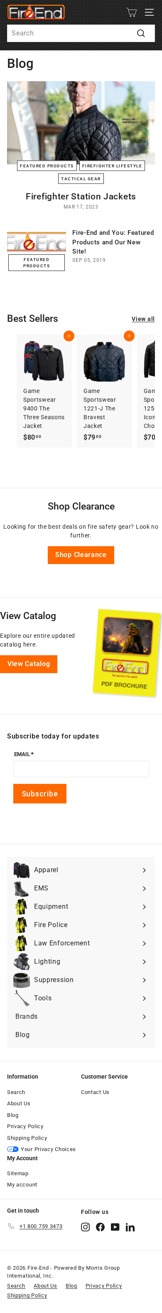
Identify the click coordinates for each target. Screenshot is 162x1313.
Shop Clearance (81, 555)
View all (143, 319)
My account (22, 1184)
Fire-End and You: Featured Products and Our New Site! (113, 242)
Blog (13, 1115)
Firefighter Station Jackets (81, 196)
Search (16, 1092)
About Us (19, 1103)
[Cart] (131, 12)
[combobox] (81, 33)
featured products (47, 165)
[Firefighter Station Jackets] (81, 122)
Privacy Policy (25, 1126)
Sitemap (18, 1173)
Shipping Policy (27, 1138)
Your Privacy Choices (48, 1149)
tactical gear (81, 178)
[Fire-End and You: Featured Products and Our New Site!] (36, 244)
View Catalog (28, 664)
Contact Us (95, 1092)
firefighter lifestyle (112, 165)
